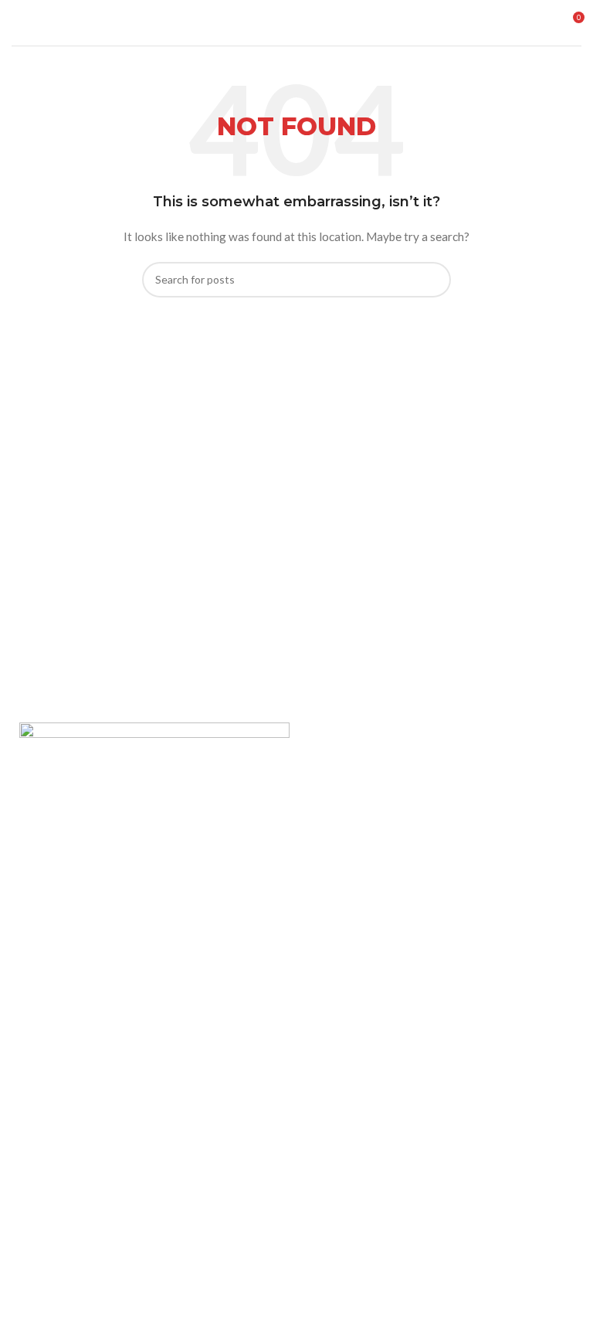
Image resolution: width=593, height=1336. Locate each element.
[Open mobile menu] (18, 23)
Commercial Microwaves (77, 1147)
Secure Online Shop (67, 919)
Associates (46, 893)
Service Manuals (58, 1173)
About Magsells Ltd (66, 867)
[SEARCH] (433, 279)
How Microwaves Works (77, 1067)
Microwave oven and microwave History (114, 1094)
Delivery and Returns (69, 999)
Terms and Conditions (72, 973)
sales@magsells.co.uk (101, 1291)
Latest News (50, 947)
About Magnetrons (65, 1120)
